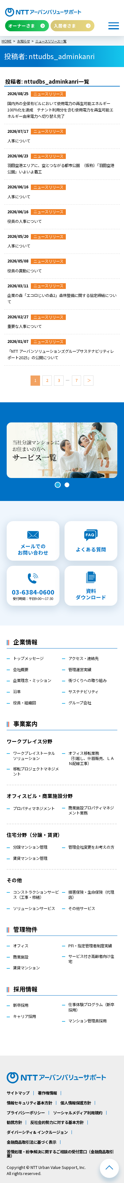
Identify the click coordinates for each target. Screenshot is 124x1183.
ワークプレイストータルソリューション (34, 756)
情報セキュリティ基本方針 (29, 1103)
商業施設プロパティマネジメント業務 (91, 810)
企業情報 (25, 641)
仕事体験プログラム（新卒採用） (91, 1007)
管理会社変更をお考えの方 (91, 847)
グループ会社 (79, 702)
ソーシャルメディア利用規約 (77, 1113)
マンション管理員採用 (87, 1020)
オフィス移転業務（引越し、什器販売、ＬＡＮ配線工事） (91, 758)
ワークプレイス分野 (29, 741)
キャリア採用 (24, 1016)
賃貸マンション (26, 967)
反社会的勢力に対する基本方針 (57, 1122)
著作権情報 (47, 1093)
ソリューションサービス (34, 908)
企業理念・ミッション (32, 680)
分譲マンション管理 (30, 847)
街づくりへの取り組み (87, 680)
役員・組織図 (24, 702)
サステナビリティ (83, 691)
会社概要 (20, 669)
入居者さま (65, 25)
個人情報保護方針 (75, 1103)
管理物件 (25, 929)
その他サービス (81, 908)
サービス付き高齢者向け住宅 (91, 959)
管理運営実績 (79, 669)
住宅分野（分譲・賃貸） (35, 834)
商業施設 (20, 956)
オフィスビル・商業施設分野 (40, 795)
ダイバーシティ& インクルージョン (37, 1132)
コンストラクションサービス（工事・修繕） (36, 895)
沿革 (17, 691)
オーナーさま (21, 25)
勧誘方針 (14, 1122)
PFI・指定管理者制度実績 (90, 945)
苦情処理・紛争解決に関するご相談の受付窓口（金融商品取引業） (60, 1154)
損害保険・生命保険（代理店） (91, 895)
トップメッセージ (28, 658)
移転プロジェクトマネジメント (36, 771)
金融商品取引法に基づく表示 (31, 1142)
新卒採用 (20, 1005)
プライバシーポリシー (26, 1113)
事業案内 (25, 723)
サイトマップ (18, 1093)
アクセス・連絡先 (83, 658)
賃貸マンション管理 (30, 858)
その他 (14, 879)
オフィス (20, 945)
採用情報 (25, 988)
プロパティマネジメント (34, 808)
